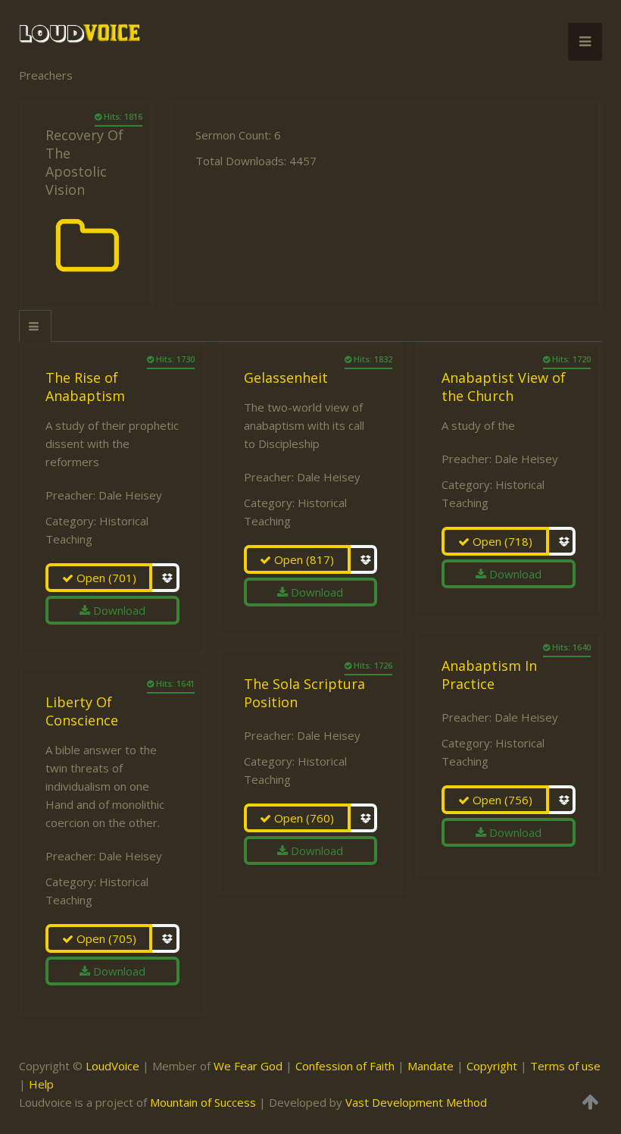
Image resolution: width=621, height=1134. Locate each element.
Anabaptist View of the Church (504, 386)
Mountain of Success (203, 1102)
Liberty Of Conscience (81, 711)
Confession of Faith (345, 1065)
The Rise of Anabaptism (85, 386)
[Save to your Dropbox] (165, 577)
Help (41, 1084)
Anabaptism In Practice (489, 674)
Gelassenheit (286, 377)
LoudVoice (112, 1065)
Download (117, 610)
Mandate (430, 1065)
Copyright (492, 1065)
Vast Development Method (416, 1102)
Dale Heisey (130, 495)
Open (104, 577)
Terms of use (565, 1065)
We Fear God (248, 1065)
